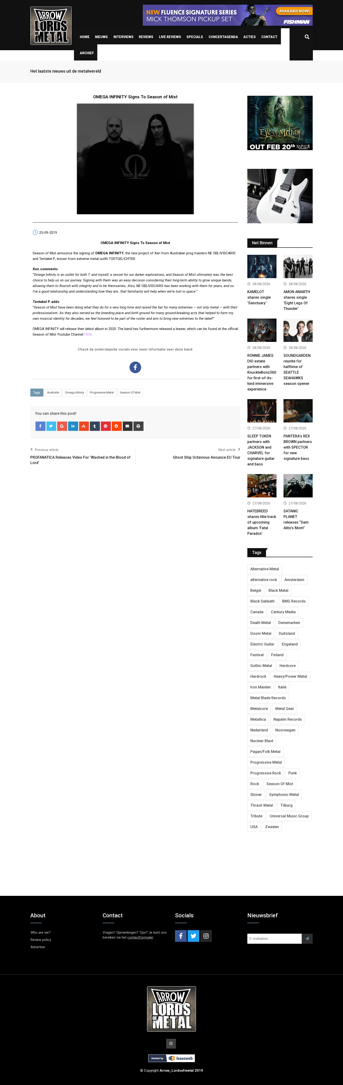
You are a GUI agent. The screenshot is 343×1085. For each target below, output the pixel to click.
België (255, 590)
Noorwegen (285, 730)
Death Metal (260, 623)
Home (85, 37)
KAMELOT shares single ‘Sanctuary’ (259, 297)
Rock (254, 784)
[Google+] (62, 426)
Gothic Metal (261, 665)
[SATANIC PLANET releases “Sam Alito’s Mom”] (298, 486)
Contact (269, 37)
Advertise (38, 947)
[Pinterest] (106, 426)
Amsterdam (294, 580)
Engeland (290, 644)
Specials (194, 37)
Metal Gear (284, 708)
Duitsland (287, 633)
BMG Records (294, 601)
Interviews (123, 37)
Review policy (41, 940)
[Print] (138, 426)
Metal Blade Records (268, 698)
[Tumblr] (95, 426)
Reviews (146, 37)
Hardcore (288, 665)
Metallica (258, 719)
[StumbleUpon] (84, 426)
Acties (249, 37)
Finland (277, 655)
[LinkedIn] (73, 426)
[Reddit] (117, 426)
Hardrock (258, 676)
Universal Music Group (289, 816)
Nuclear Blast (261, 741)
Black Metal (278, 590)
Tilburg (286, 805)
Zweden (272, 827)
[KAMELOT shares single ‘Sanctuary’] (261, 267)
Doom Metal (260, 633)
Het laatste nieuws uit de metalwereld (65, 71)
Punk (292, 773)
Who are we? (41, 932)
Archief (87, 53)
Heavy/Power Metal (290, 676)
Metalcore (259, 708)
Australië (53, 392)
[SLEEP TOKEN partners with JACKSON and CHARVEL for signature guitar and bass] (261, 411)
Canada (256, 612)
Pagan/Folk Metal (265, 751)
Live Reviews (170, 37)
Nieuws (101, 37)
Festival (257, 655)
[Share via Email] (128, 426)
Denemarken (289, 623)
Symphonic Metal (284, 794)
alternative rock (263, 580)
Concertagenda (223, 37)
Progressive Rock (265, 773)
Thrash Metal (261, 805)
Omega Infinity (74, 392)
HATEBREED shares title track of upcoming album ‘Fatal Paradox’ (261, 522)
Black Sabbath (262, 601)
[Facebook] (135, 367)
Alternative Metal (264, 569)
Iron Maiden (260, 687)
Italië (282, 687)
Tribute (256, 816)
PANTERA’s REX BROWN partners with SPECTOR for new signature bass (298, 447)
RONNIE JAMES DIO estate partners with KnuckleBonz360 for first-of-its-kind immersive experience (261, 372)
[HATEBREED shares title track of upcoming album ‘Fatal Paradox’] (261, 486)
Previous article (47, 450)
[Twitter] (51, 426)
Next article (227, 450)
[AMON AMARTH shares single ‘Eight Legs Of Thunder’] (298, 267)
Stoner (256, 794)
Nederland (259, 730)
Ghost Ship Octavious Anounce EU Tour (206, 457)
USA (254, 827)
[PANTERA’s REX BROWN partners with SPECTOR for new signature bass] (298, 411)
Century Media (283, 612)
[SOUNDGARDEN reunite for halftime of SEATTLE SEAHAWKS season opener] (298, 331)
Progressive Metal (102, 392)
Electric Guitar (262, 644)
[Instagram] (206, 936)
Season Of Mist (130, 392)
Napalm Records (287, 719)
